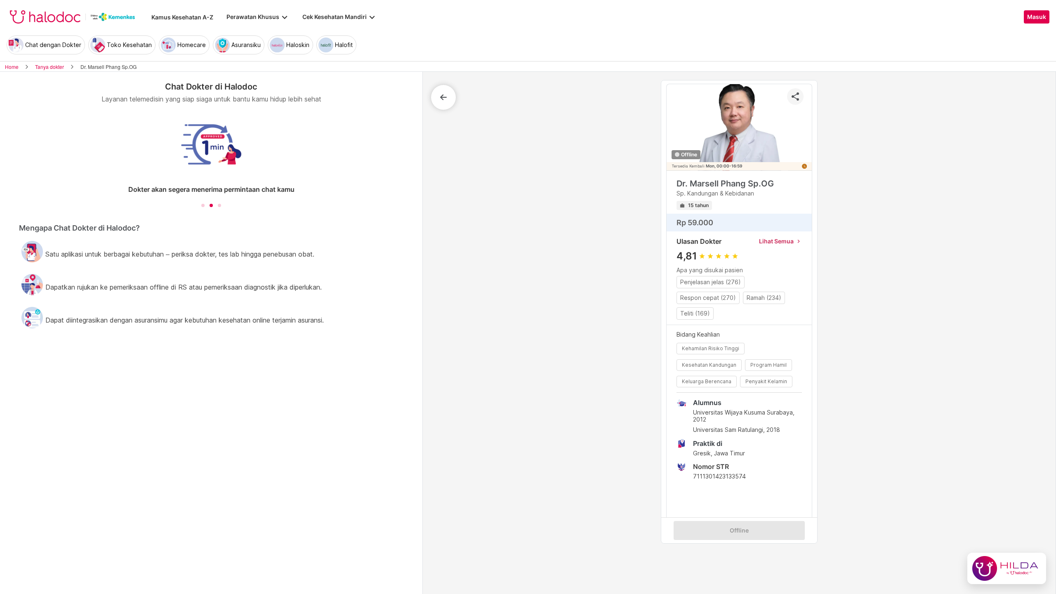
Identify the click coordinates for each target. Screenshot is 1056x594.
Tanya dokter (49, 66)
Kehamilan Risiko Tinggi (710, 348)
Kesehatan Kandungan (709, 365)
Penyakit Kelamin (766, 381)
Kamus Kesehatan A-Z (182, 17)
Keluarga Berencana (706, 381)
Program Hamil (768, 365)
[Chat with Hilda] (1006, 568)
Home (12, 66)
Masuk (1036, 17)
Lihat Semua (780, 241)
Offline (739, 530)
